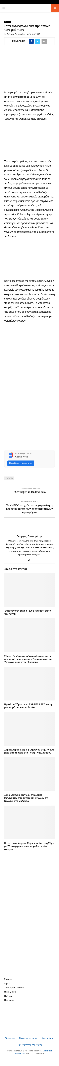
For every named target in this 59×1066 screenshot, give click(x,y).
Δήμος (7, 983)
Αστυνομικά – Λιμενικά (14, 987)
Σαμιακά (7, 22)
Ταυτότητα (10, 1038)
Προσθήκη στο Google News (20, 463)
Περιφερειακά (10, 992)
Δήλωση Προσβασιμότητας (29, 1045)
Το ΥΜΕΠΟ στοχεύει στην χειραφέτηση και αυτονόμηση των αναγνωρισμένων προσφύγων (29, 509)
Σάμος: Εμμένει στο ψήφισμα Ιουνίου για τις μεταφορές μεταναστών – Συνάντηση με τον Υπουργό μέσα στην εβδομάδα (28, 659)
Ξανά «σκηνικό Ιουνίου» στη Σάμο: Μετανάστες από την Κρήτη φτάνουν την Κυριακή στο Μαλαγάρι (26, 798)
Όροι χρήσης (48, 1038)
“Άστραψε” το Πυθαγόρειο (29, 492)
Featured (9, 478)
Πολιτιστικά (9, 1000)
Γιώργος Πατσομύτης (16, 34)
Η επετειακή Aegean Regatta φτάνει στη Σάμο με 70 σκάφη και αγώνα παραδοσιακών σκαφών (29, 846)
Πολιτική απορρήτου (28, 1038)
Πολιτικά (8, 996)
